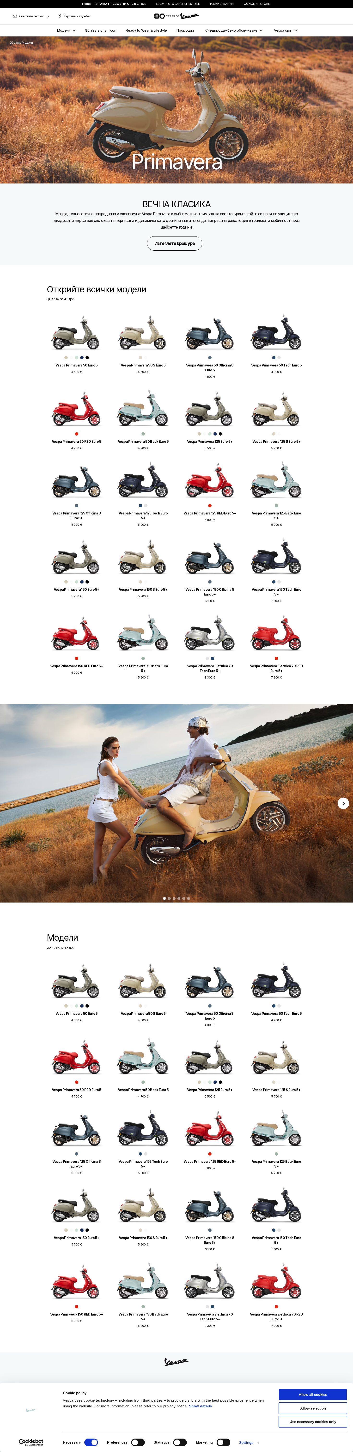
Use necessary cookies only (313, 1422)
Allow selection (313, 1408)
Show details (200, 1406)
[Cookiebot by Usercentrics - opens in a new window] (31, 1442)
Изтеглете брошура (174, 243)
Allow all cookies (313, 1395)
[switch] (138, 1442)
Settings (246, 1442)
